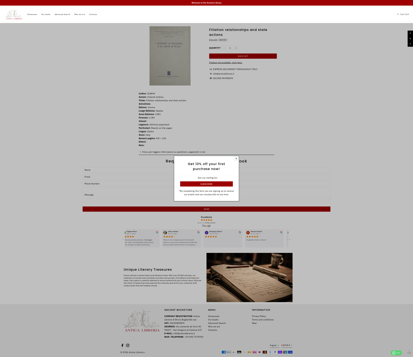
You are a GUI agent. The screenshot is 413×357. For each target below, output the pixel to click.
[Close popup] (236, 158)
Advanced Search (62, 14)
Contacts (93, 14)
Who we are (79, 14)
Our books (45, 14)
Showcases (32, 14)
